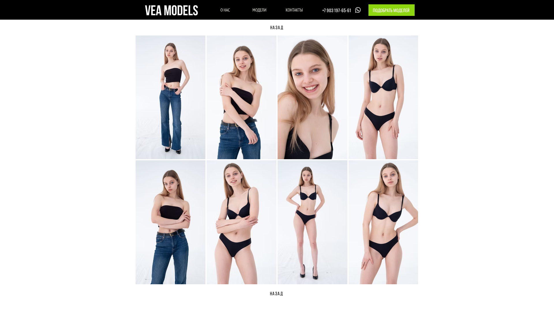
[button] (391, 10)
